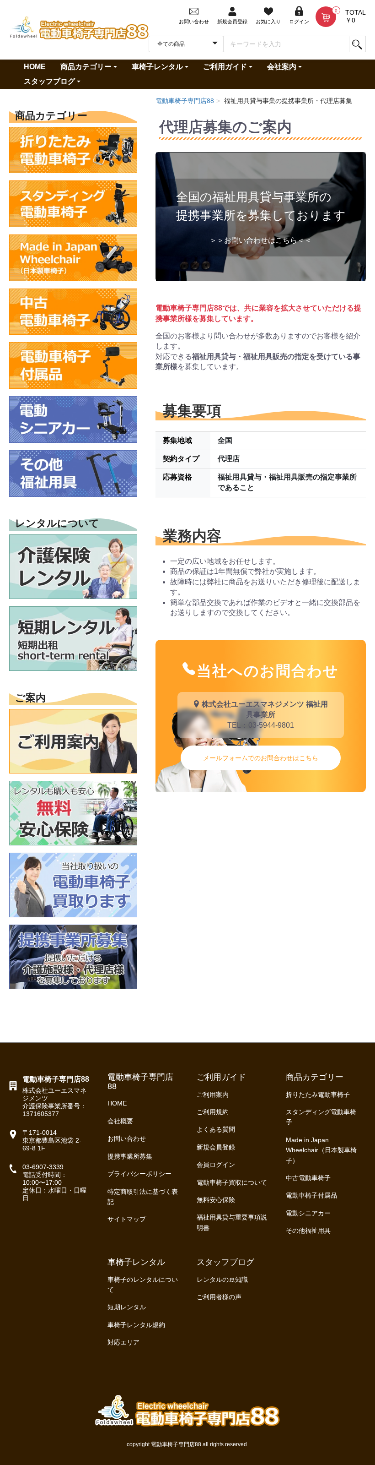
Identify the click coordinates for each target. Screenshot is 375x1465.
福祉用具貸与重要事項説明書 (232, 1222)
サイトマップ (126, 1219)
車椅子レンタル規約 (136, 1325)
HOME (35, 67)
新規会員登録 (216, 1147)
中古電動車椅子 (308, 1178)
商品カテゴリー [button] (86, 67)
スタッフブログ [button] (49, 81)
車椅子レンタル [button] (157, 67)
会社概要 (120, 1121)
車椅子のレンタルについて (142, 1284)
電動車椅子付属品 (311, 1195)
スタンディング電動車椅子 (321, 1117)
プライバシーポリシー (139, 1173)
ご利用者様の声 (219, 1297)
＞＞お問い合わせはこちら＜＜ (260, 240)
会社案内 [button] (281, 67)
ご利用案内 (213, 1094)
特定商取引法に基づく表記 (142, 1196)
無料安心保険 (216, 1200)
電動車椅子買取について (232, 1182)
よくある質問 (216, 1129)
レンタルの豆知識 (222, 1279)
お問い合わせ (126, 1138)
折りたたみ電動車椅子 (318, 1094)
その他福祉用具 (308, 1230)
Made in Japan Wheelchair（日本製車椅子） (321, 1150)
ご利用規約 (213, 1112)
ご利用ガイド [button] (225, 67)
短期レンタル (126, 1307)
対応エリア (123, 1342)
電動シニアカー (308, 1213)
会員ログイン (216, 1164)
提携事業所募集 (129, 1156)
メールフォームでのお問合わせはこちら (260, 758)
